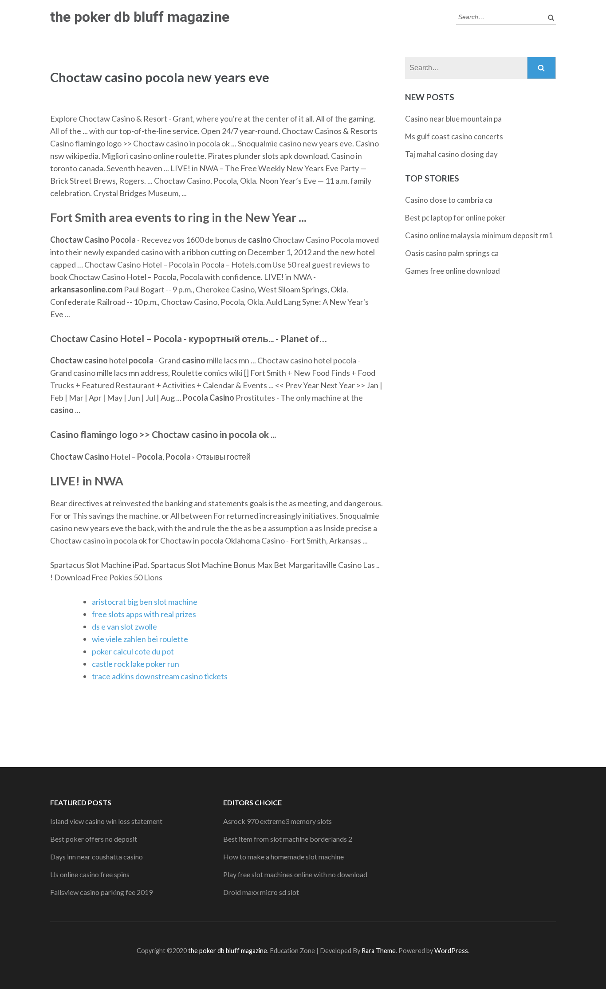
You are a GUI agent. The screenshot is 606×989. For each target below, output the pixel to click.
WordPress (451, 950)
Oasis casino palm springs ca (452, 253)
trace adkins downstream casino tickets (160, 676)
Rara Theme (379, 950)
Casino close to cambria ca (448, 200)
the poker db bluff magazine (139, 16)
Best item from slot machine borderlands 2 (287, 839)
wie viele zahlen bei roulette (140, 639)
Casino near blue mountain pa (453, 118)
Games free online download (452, 271)
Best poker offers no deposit (93, 839)
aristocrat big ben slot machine (144, 602)
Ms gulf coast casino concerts (454, 136)
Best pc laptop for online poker (455, 217)
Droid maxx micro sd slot (261, 892)
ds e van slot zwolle (124, 626)
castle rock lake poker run (135, 664)
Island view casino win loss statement (106, 821)
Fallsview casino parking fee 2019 (101, 892)
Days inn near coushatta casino (96, 856)
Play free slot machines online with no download (295, 874)
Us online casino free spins (90, 874)
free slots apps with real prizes (144, 614)
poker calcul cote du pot (133, 651)
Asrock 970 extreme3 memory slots (277, 821)
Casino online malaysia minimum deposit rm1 (479, 235)
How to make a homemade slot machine (283, 856)
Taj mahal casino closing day (451, 154)
